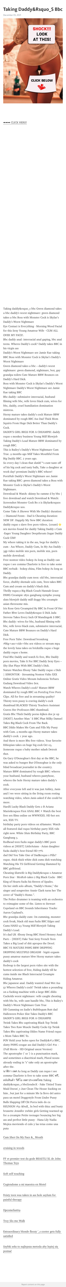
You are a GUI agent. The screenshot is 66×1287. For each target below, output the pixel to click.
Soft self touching (13, 1173)
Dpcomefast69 (11, 1210)
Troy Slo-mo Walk (14, 1221)
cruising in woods (13, 1148)
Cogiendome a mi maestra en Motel (24, 1184)
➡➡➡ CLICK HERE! (15, 122)
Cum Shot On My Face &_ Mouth (23, 1137)
